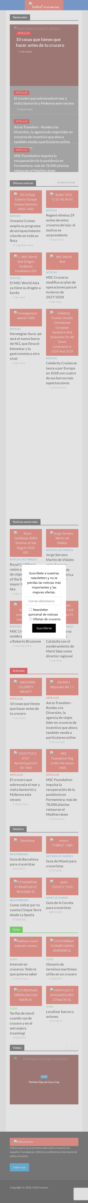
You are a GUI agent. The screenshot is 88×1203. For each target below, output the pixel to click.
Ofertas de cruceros (47, 619)
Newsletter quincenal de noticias (43, 612)
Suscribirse (44, 628)
